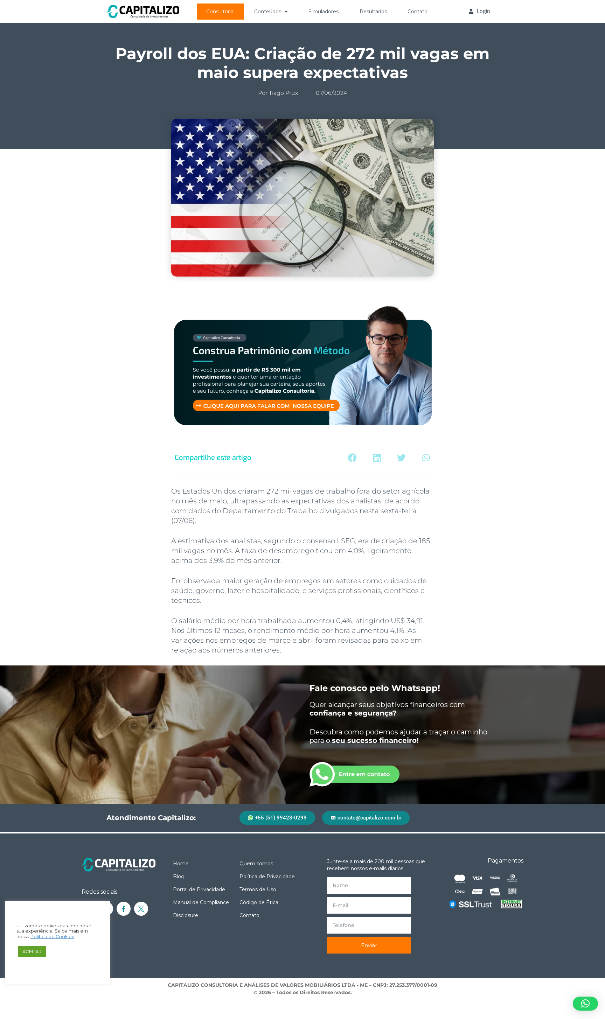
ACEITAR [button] (32, 951)
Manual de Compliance (201, 902)
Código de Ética (258, 902)
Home (181, 863)
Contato (417, 11)
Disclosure (185, 915)
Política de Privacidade (267, 876)
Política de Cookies (52, 936)
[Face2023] (124, 909)
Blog (179, 876)
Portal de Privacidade (199, 889)
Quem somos (256, 863)
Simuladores (323, 11)
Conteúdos (267, 11)
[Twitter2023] (141, 909)
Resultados (373, 11)
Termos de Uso (257, 889)
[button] (352, 458)
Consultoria (220, 11)
